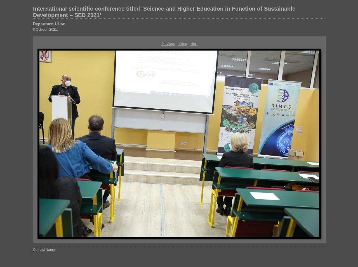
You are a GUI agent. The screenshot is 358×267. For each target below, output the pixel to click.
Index (182, 44)
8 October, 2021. (45, 30)
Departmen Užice (49, 24)
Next (193, 44)
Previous (168, 44)
